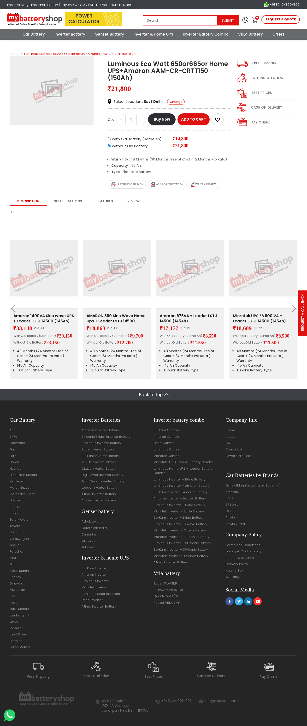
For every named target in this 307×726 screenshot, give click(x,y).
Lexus (14, 621)
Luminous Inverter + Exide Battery (179, 479)
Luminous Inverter (95, 581)
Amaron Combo (166, 436)
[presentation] (14, 308)
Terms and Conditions (242, 545)
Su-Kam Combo (166, 430)
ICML (13, 596)
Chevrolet (17, 443)
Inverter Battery (69, 34)
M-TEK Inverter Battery (99, 462)
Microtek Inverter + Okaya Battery (180, 530)
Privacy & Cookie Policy (243, 551)
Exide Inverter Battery (98, 449)
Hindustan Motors (23, 475)
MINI (13, 558)
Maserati (16, 628)
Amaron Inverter (94, 574)
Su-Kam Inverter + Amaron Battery (180, 492)
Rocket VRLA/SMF (167, 602)
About (230, 436)
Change (176, 102)
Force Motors (20, 647)
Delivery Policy (236, 564)
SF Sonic (231, 504)
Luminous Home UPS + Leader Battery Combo (183, 470)
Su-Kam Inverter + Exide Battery (178, 517)
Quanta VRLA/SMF (167, 596)
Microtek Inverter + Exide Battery (179, 511)
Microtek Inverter (95, 587)
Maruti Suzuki (20, 487)
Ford (13, 456)
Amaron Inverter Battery (100, 430)
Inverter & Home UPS (153, 34)
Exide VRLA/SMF (165, 583)
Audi (13, 430)
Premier (16, 641)
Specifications (68, 201)
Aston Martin (19, 570)
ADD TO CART (193, 119)
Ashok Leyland (93, 521)
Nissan (15, 500)
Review (133, 201)
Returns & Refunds (239, 557)
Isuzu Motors (19, 609)
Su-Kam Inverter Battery (100, 456)
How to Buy (234, 570)
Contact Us (234, 449)
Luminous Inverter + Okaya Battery (180, 524)
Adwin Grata (235, 524)
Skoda (14, 513)
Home (14, 54)
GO (228, 511)
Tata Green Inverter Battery (103, 481)
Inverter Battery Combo (206, 34)
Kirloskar (88, 547)
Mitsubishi (17, 589)
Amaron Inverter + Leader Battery (180, 498)
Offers (278, 34)
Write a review (205, 184)
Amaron (231, 492)
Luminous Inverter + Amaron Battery (182, 485)
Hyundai (16, 468)
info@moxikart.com (221, 700)
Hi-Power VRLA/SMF (168, 590)
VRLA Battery (250, 34)
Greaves (88, 540)
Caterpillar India (94, 528)
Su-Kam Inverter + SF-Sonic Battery (181, 549)
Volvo (14, 532)
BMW (13, 436)
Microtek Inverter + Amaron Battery (181, 556)
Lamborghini (19, 615)
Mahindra (17, 481)
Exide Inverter (92, 600)
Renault (15, 507)
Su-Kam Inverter (94, 568)
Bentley (15, 577)
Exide (229, 498)
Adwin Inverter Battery (99, 500)
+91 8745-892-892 (284, 4)
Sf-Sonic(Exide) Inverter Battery (106, 436)
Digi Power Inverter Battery (102, 475)
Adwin (230, 517)
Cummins (89, 534)
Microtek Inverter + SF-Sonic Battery (181, 537)
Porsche (16, 551)
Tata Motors (19, 519)
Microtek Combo (167, 456)
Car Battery (34, 34)
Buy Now (162, 119)
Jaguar (15, 545)
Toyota (15, 526)
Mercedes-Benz (22, 494)
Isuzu (13, 602)
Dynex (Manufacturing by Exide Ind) (253, 485)
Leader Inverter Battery (100, 487)
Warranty (232, 576)
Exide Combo (164, 443)
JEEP (13, 564)
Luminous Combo (167, 449)
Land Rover (18, 634)
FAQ (228, 443)
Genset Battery (109, 34)
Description (28, 201)
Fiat (12, 449)
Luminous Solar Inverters (101, 593)
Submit (228, 20)
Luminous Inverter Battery (101, 443)
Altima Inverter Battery (99, 494)
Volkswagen (19, 538)
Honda (15, 462)
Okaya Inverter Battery (99, 468)
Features (104, 201)
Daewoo (16, 583)
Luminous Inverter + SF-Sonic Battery (182, 543)
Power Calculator (239, 456)
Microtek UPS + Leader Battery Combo (183, 462)
